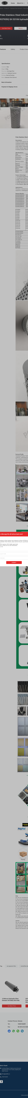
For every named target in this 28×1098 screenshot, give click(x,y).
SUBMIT (14, 562)
